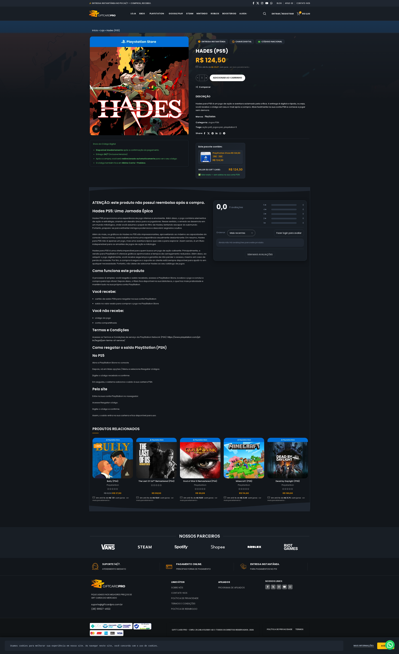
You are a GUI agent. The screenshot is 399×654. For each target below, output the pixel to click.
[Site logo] (102, 13)
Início (95, 30)
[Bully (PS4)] (112, 458)
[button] (390, 645)
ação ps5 (207, 127)
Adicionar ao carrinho (227, 77)
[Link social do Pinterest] (213, 133)
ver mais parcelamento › (240, 67)
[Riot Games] (291, 547)
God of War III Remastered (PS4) (200, 481)
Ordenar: (221, 232)
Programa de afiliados (231, 587)
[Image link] (108, 583)
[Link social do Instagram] (262, 3)
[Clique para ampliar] (96, 129)
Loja (102, 30)
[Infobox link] (125, 567)
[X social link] (257, 3)
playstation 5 (230, 127)
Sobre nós (177, 587)
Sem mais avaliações (260, 254)
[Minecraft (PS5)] (244, 458)
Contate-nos (179, 592)
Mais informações (364, 645)
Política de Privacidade (184, 598)
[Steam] (144, 547)
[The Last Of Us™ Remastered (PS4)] (156, 458)
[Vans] (108, 547)
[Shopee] (217, 547)
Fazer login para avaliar (288, 233)
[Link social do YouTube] (266, 3)
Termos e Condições (183, 603)
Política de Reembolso (184, 608)
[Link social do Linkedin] (216, 133)
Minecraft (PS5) (244, 481)
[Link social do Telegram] (224, 133)
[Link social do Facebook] (253, 3)
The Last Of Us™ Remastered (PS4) (156, 481)
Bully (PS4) (112, 481)
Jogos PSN (213, 122)
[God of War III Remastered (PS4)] (200, 458)
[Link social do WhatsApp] (271, 3)
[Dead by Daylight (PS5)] (287, 458)
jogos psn (218, 127)
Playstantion (113, 485)
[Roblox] (254, 547)
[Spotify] (181, 547)
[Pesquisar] (265, 13)
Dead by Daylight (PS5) (288, 481)
